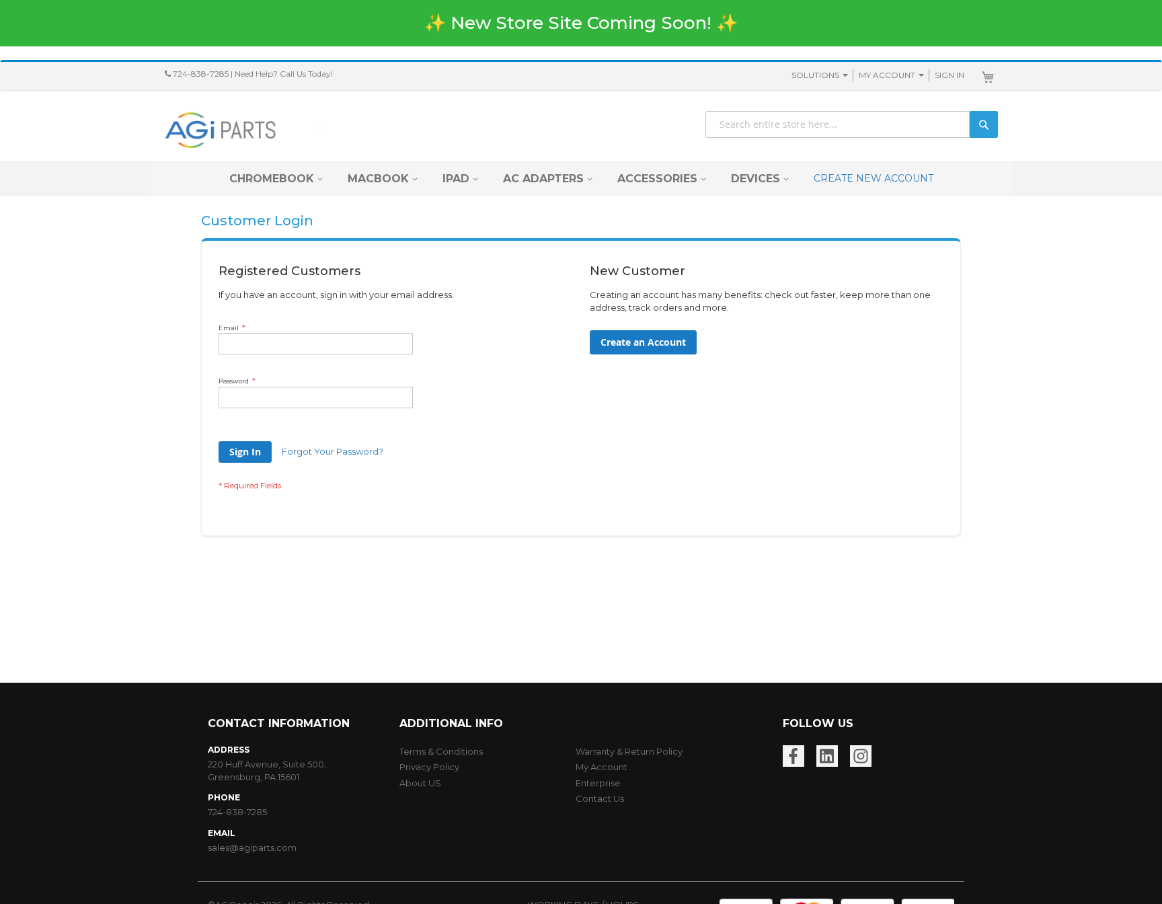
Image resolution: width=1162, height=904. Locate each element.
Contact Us (600, 798)
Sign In (949, 75)
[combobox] (851, 124)
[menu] (581, 178)
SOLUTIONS (815, 75)
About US (420, 783)
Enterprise (598, 783)
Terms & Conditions (441, 751)
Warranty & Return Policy (629, 751)
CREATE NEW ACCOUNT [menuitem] (873, 178)
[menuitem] (271, 178)
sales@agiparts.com (252, 847)
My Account (887, 75)
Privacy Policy (429, 766)
